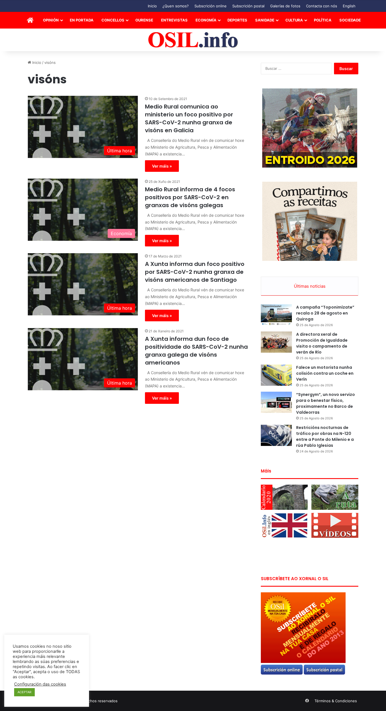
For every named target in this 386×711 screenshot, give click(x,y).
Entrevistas (174, 20)
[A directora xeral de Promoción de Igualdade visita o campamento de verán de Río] (276, 342)
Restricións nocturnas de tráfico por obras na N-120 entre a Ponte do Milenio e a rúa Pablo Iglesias (325, 436)
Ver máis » (162, 166)
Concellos (112, 20)
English (349, 6)
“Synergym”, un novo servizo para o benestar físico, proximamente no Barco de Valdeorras (325, 403)
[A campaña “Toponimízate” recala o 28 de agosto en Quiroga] (276, 315)
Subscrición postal (248, 6)
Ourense (144, 20)
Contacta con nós (321, 6)
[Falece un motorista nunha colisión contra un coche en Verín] (276, 375)
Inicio (152, 6)
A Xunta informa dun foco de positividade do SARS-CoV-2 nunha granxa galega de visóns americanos (196, 351)
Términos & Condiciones (336, 701)
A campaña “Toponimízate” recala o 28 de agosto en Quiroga (325, 313)
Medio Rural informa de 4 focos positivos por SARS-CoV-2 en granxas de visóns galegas (190, 197)
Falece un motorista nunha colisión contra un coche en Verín (325, 373)
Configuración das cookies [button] (40, 684)
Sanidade (264, 20)
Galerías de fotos (285, 6)
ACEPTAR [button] (24, 692)
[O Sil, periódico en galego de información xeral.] (193, 40)
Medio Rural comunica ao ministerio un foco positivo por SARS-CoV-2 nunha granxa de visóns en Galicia (189, 118)
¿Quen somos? (175, 6)
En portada (82, 20)
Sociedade (350, 20)
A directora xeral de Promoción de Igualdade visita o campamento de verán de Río (322, 343)
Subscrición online (210, 6)
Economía (206, 20)
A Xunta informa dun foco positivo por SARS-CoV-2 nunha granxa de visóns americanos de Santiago (194, 272)
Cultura (294, 20)
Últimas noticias (310, 286)
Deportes (237, 20)
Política (322, 20)
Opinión (51, 20)
